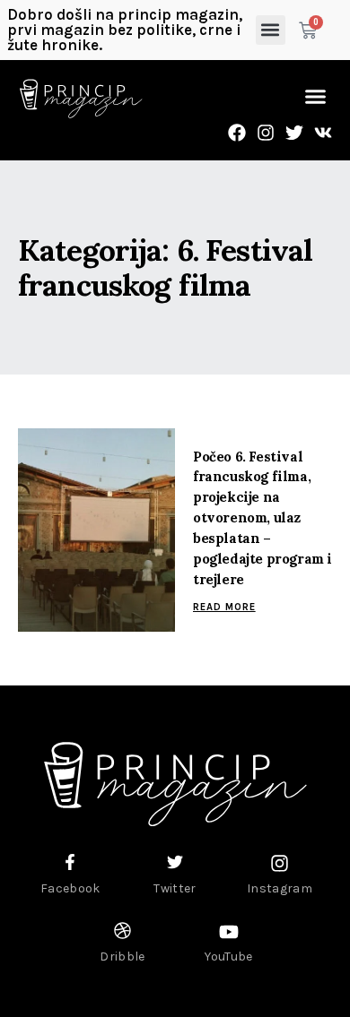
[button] (270, 30)
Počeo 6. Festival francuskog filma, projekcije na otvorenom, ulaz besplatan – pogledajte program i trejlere (262, 518)
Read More (224, 607)
